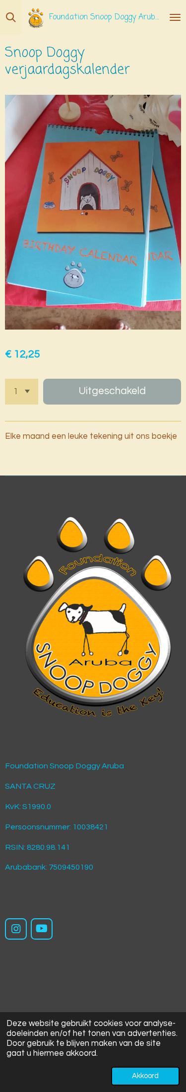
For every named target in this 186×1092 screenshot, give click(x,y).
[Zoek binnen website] (11, 17)
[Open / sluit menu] (175, 17)
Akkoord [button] (145, 1076)
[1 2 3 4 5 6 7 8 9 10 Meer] (21, 392)
